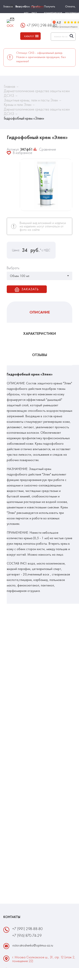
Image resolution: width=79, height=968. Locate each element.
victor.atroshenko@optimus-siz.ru (31, 21)
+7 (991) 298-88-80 (27, 928)
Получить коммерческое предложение (53, 12)
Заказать (30, 289)
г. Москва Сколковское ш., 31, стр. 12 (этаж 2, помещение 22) (43, 959)
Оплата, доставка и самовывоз (72, 12)
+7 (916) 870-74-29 (27, 935)
